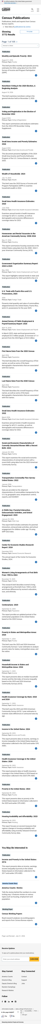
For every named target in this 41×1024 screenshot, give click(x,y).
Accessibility (28, 1011)
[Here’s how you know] (20, 2)
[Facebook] (3, 1001)
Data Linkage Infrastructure (24, 1009)
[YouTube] (12, 1001)
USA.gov (24, 1014)
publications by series (22, 27)
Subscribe (34, 959)
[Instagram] (15, 1001)
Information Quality (7, 1009)
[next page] (17, 41)
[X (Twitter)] (5, 1001)
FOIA (35, 1011)
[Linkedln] (8, 1001)
